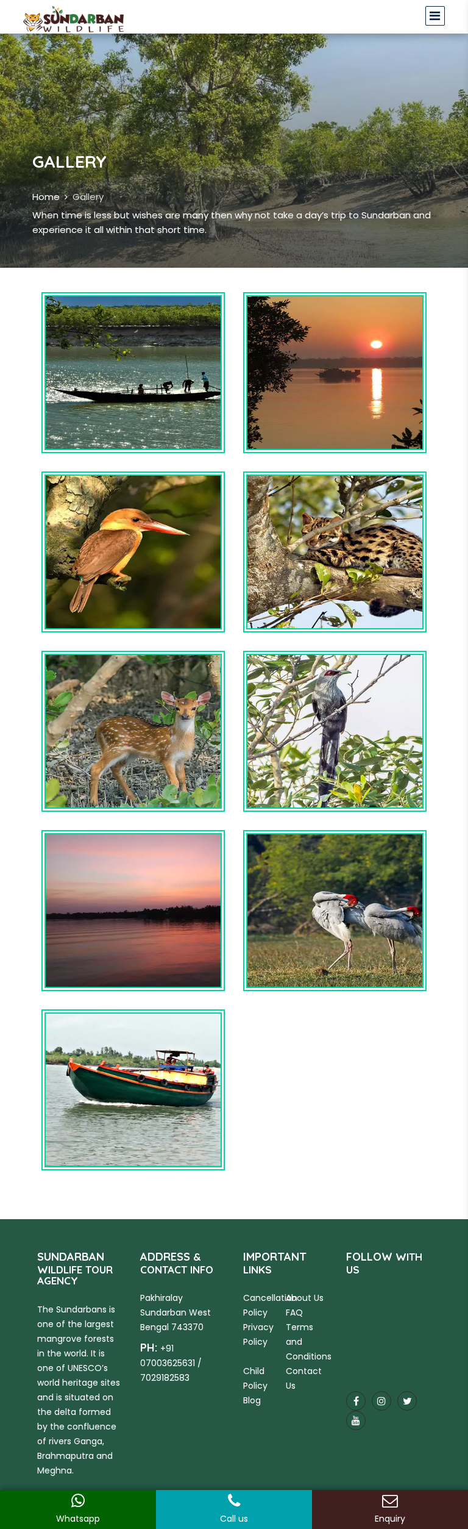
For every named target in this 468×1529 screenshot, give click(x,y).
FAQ (294, 1312)
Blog (252, 1400)
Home (46, 196)
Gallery (88, 196)
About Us (305, 1298)
